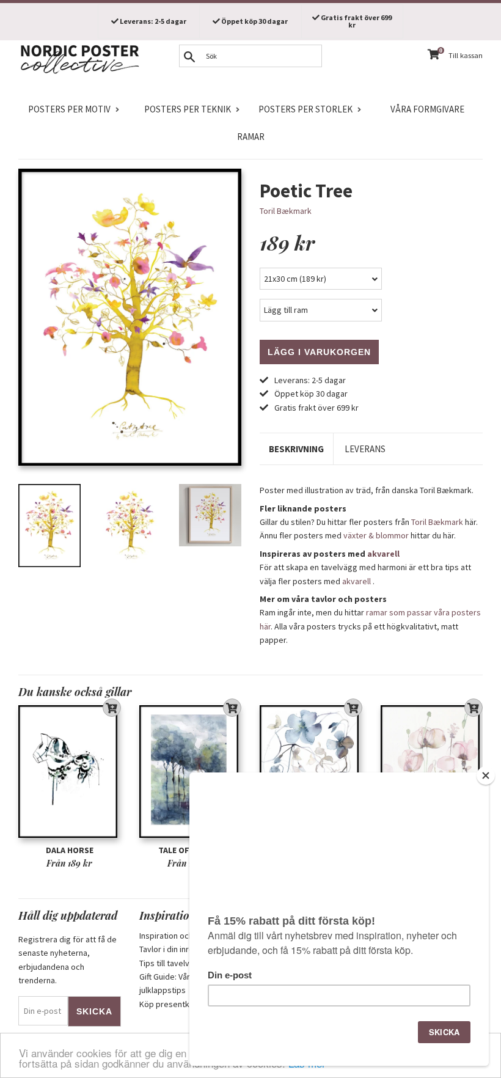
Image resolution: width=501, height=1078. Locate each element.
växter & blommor (376, 535)
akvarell (383, 553)
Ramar (251, 136)
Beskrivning (296, 449)
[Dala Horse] (69, 771)
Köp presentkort (169, 1004)
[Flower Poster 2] (311, 771)
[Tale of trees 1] (190, 771)
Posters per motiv (69, 109)
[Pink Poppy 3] (432, 771)
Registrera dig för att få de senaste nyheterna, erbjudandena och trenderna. (67, 960)
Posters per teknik (187, 109)
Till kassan (465, 55)
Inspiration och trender (181, 935)
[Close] (486, 775)
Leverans (365, 449)
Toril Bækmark (286, 210)
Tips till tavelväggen (176, 963)
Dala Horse (69, 850)
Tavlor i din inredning (176, 949)
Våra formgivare (427, 109)
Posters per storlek (305, 109)
